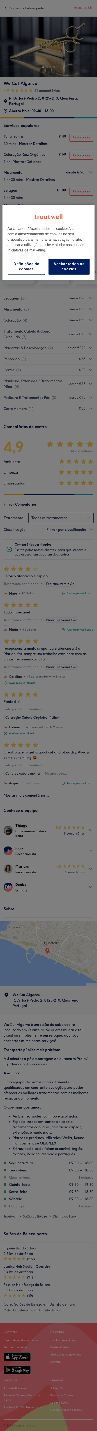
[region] (48, 242)
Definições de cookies (26, 266)
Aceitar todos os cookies (69, 266)
